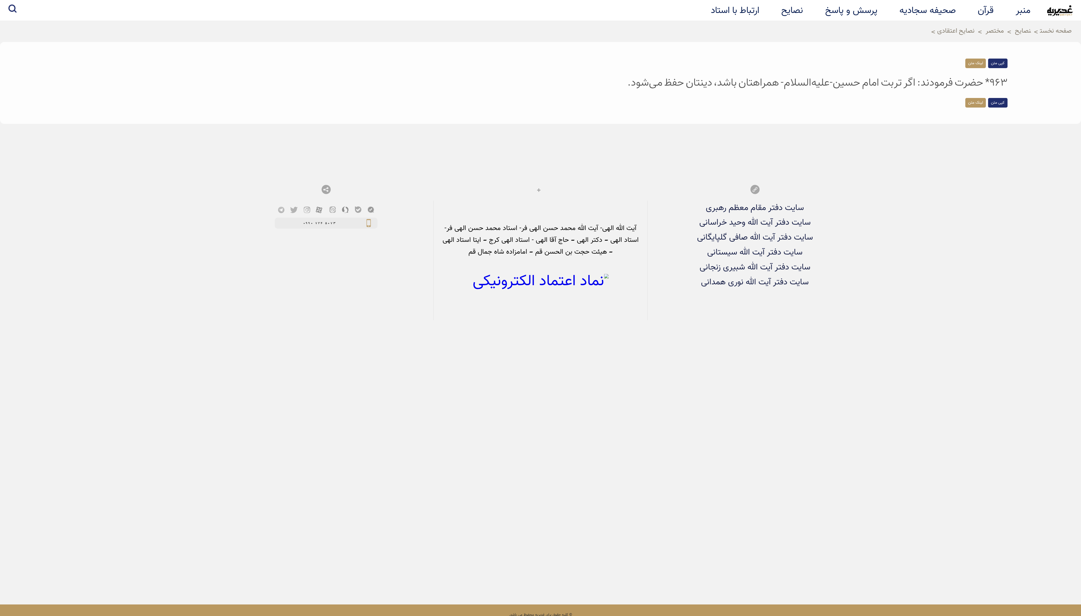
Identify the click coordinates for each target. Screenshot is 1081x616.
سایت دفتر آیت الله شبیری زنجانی (755, 267)
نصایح (1023, 31)
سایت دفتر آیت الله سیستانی (755, 252)
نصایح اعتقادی (956, 31)
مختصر (995, 31)
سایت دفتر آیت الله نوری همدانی (755, 282)
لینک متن (975, 63)
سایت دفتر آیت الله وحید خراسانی (755, 222)
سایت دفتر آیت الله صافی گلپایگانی (755, 237)
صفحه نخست (1056, 31)
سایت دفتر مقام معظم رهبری (755, 208)
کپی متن (998, 63)
